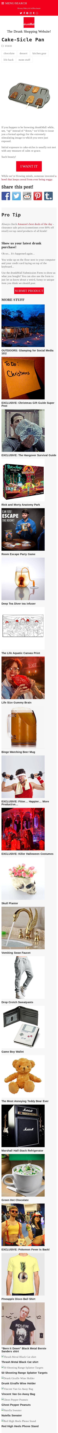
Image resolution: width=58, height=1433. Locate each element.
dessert (23, 53)
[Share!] (5, 196)
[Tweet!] (16, 196)
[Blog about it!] (48, 196)
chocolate (9, 53)
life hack (8, 59)
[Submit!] (27, 196)
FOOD (8, 46)
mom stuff (24, 59)
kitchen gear (39, 53)
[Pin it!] (37, 196)
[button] (14, 3)
